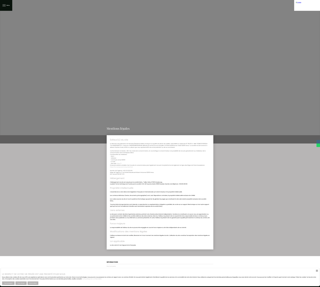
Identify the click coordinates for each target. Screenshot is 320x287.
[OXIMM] (307, 5)
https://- (119, 163)
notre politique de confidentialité (91, 279)
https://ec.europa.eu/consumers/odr (121, 167)
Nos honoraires (111, 266)
